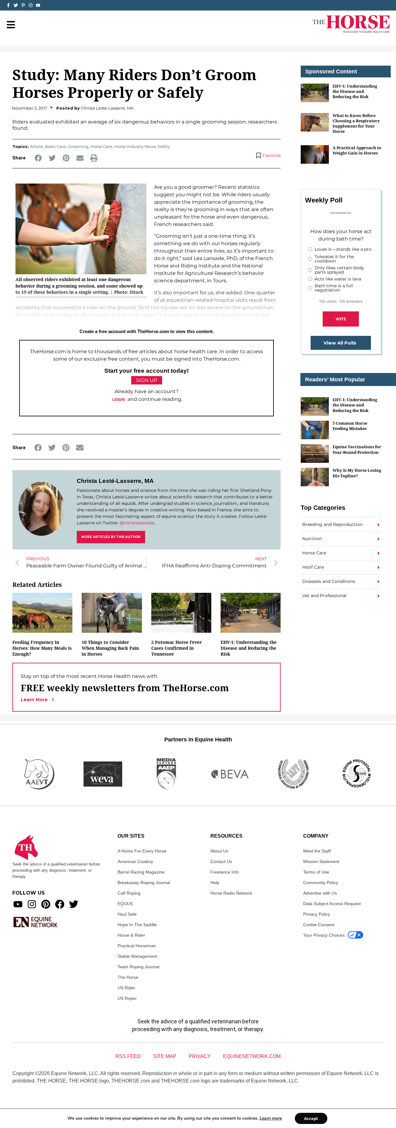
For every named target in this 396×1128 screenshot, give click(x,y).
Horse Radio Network (231, 893)
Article (36, 146)
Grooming (78, 146)
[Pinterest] (45, 904)
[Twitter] (16, 5)
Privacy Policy (316, 914)
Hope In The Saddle (137, 924)
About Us (219, 850)
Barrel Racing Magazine (141, 872)
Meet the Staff (317, 850)
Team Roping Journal (138, 966)
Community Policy (320, 882)
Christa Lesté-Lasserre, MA (115, 481)
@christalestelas (137, 523)
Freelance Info (224, 872)
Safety (163, 146)
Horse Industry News (135, 146)
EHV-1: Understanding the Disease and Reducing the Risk (249, 648)
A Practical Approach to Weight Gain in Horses (357, 150)
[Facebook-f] (8, 5)
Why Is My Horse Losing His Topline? (357, 472)
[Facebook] (59, 904)
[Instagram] (30, 5)
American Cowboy (135, 861)
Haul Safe (127, 914)
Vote (341, 319)
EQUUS (125, 903)
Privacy (200, 1056)
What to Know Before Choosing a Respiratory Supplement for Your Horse (356, 123)
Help (214, 882)
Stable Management (137, 956)
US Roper (127, 998)
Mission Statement (321, 861)
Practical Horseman (137, 945)
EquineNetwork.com (252, 1056)
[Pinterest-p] (23, 5)
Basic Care (55, 146)
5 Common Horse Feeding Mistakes (350, 425)
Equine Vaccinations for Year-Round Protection (357, 449)
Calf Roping (129, 893)
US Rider (126, 987)
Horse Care (101, 146)
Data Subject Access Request (332, 903)
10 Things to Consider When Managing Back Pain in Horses (110, 648)
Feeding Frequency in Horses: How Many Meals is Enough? (42, 648)
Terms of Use (316, 872)
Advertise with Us (320, 893)
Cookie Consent (318, 924)
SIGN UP (146, 380)
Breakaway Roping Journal (144, 882)
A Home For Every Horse (142, 850)
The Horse (128, 977)
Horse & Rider (131, 935)
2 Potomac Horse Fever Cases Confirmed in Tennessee (176, 648)
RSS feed (128, 1056)
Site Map (164, 1056)
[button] (38, 158)
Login (118, 399)
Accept (311, 1118)
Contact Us (221, 861)
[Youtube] (18, 904)
